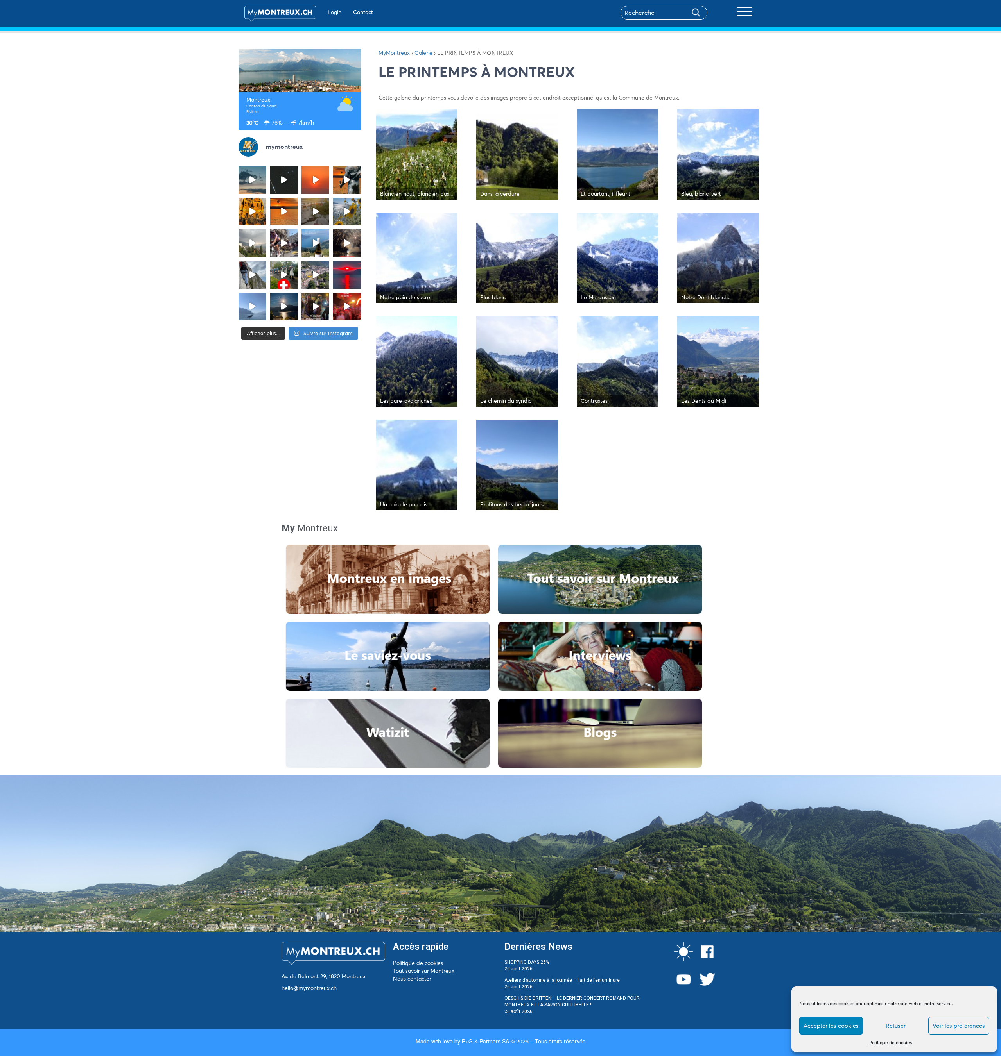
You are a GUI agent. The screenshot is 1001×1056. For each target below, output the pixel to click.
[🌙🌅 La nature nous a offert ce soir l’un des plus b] (315, 180)
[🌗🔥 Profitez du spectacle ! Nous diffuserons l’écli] (347, 180)
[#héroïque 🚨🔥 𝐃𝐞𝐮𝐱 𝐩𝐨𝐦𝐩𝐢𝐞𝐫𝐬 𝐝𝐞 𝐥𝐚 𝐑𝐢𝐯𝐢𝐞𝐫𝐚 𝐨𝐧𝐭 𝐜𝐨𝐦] (252, 211)
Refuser (896, 1025)
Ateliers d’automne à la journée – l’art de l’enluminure (562, 980)
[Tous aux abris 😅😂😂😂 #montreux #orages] (252, 243)
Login (334, 12)
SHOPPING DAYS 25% (526, 962)
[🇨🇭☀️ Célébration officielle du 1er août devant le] (284, 275)
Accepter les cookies (831, 1025)
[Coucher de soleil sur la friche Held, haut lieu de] (315, 211)
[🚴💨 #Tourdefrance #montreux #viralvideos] (284, 243)
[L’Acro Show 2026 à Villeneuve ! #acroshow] (252, 180)
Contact (363, 12)
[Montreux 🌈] (347, 306)
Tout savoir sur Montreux (423, 970)
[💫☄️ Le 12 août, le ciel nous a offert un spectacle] (284, 180)
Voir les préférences (959, 1025)
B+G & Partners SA (485, 1041)
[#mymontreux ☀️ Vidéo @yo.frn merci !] (315, 275)
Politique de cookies (890, 1042)
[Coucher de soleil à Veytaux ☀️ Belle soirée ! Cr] (347, 275)
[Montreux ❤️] (315, 306)
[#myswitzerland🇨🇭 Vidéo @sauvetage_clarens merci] (347, 243)
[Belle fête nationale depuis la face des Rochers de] (252, 275)
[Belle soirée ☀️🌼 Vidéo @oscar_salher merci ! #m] (347, 211)
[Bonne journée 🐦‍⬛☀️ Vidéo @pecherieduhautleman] (252, 306)
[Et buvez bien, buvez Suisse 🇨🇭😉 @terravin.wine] (315, 243)
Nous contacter (412, 978)
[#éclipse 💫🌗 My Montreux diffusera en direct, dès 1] (284, 211)
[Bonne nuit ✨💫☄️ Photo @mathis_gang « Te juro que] (284, 306)
